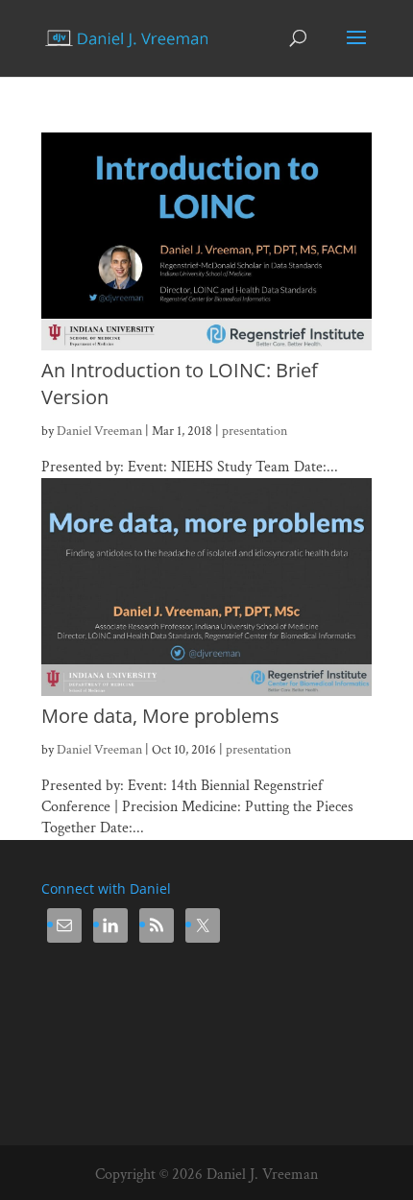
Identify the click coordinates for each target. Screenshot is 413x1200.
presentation (254, 431)
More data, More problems (160, 716)
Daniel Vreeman (99, 431)
